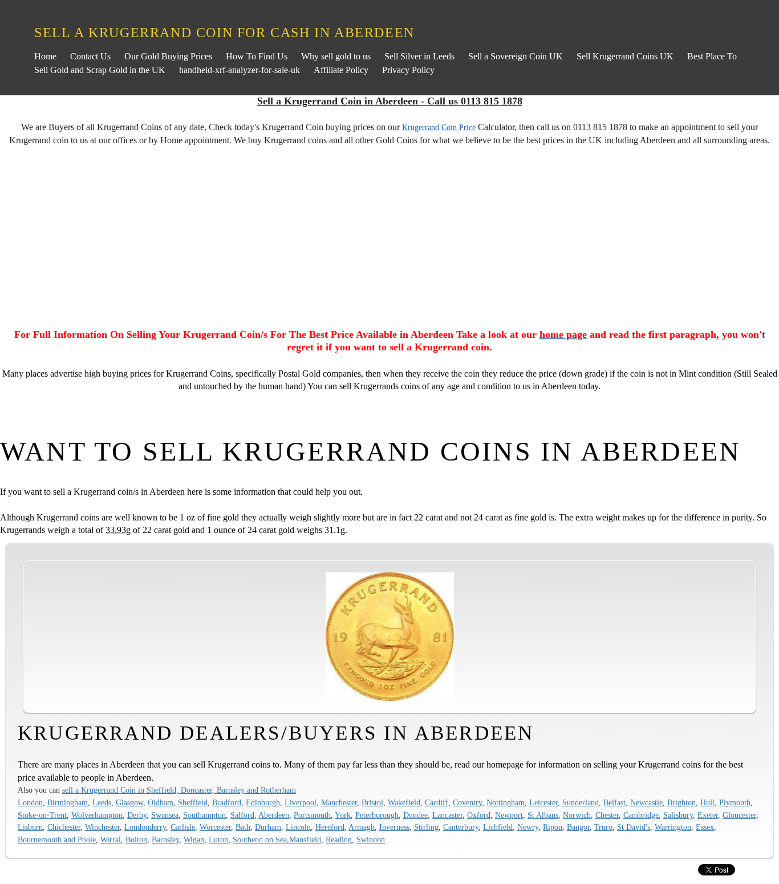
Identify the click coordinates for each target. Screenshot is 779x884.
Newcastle (646, 802)
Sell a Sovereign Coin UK (515, 56)
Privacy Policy (408, 70)
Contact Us (90, 56)
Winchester (102, 826)
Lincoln (298, 826)
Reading (339, 839)
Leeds (101, 802)
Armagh (361, 826)
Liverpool (301, 802)
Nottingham (505, 802)
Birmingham (67, 802)
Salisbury (678, 815)
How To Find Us (256, 56)
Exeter (707, 815)
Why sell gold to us (336, 56)
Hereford (329, 826)
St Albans (543, 815)
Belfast (614, 802)
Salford (242, 815)
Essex (705, 826)
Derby (137, 815)
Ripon (552, 826)
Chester (607, 815)
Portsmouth (312, 815)
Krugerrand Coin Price (439, 127)
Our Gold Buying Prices (168, 56)
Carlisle (183, 826)
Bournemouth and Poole (57, 839)
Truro (603, 826)
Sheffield (193, 802)
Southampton (204, 815)
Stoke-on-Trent (42, 815)
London (30, 802)
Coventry (467, 802)
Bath (243, 826)
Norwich (577, 815)
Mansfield (305, 839)
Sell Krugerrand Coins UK (625, 56)
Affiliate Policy (341, 70)
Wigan (194, 839)
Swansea (164, 815)
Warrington (673, 826)
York (343, 815)
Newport (509, 815)
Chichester (63, 826)
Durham (268, 826)
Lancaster (447, 815)
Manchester (339, 802)
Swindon (370, 839)
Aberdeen (273, 815)
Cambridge (641, 815)
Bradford (226, 802)
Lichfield (498, 826)
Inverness (394, 826)
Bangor (578, 826)
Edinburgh (263, 802)
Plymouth (734, 802)
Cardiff (436, 802)
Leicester (543, 802)
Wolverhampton (97, 815)
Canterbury (460, 826)
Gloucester (739, 815)
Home (45, 56)
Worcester (215, 826)
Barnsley (165, 839)
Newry (527, 826)
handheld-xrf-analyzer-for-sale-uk (239, 70)
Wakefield (404, 802)
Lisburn (30, 826)
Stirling (426, 826)
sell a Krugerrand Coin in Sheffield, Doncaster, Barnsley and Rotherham (179, 789)
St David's (633, 826)
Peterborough (377, 815)
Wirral (110, 839)
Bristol (372, 802)
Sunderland (580, 802)
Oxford (478, 815)
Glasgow (129, 802)
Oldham (160, 802)
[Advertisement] (389, 239)
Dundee (415, 815)
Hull (707, 802)
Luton (218, 839)
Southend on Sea (260, 839)
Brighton (681, 802)
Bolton (136, 839)
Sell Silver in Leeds (419, 56)
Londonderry (145, 826)
